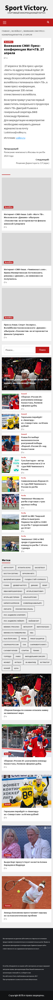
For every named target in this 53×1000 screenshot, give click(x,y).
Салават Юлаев (10, 650)
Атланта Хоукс (24, 567)
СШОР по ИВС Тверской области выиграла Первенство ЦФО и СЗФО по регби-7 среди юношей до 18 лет (34, 522)
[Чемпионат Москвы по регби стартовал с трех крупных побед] (10, 502)
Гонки (6, 585)
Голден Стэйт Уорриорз (35, 579)
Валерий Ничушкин (12, 579)
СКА (24, 644)
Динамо (34, 585)
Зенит (44, 585)
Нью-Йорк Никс (10, 639)
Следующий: (32, 161)
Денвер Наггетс (20, 585)
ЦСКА (16, 668)
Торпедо (7, 656)
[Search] (48, 22)
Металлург (28, 627)
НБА (31, 633)
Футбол (18, 662)
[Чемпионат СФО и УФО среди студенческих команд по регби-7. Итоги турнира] (10, 544)
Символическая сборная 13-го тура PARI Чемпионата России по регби (35, 484)
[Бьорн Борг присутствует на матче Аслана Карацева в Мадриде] (26, 842)
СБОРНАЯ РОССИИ (11, 644)
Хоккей (7, 376)
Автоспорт (9, 567)
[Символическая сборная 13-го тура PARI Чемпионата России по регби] (10, 484)
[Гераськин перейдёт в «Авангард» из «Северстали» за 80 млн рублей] (10, 421)
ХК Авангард (30, 662)
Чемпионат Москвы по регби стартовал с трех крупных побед (33, 501)
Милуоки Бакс (43, 627)
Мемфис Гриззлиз (11, 627)
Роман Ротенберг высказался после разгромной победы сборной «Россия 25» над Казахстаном (33, 443)
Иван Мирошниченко (13, 591)
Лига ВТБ (7, 609)
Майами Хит (34, 621)
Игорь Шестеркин (11, 597)
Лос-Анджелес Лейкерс (14, 621)
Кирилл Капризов (11, 603)
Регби (23, 457)
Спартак (25, 650)
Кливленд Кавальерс (32, 603)
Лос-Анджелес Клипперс (15, 615)
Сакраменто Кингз (38, 644)
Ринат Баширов (37, 639)
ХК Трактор (44, 662)
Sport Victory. (26, 7)
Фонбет (7, 662)
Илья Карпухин (30, 597)
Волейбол (8, 42)
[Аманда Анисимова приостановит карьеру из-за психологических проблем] (26, 892)
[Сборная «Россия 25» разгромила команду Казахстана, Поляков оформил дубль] (10, 401)
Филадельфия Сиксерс (35, 656)
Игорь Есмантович (34, 591)
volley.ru (20, 137)
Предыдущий (24, 152)
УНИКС (18, 656)
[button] (4, 22)
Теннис (36, 650)
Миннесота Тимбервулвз (15, 633)
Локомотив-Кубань (24, 609)
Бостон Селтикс (11, 573)
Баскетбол (40, 567)
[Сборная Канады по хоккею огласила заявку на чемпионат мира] (26, 690)
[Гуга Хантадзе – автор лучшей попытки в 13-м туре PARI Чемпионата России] (10, 465)
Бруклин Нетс (28, 573)
